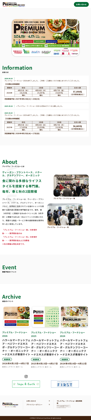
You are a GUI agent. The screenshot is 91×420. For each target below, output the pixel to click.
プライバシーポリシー (34, 404)
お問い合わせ (81, 4)
